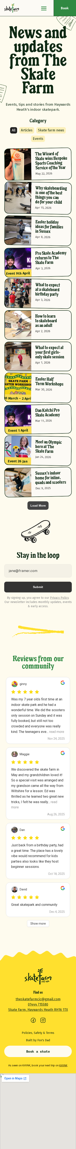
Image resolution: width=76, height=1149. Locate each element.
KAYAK (63, 1065)
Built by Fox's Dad (38, 1040)
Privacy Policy (59, 598)
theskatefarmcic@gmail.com (38, 999)
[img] (11, 8)
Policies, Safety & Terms (38, 1033)
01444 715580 (38, 1004)
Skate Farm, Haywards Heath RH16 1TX (38, 1010)
